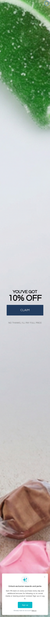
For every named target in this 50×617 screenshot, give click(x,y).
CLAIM (25, 310)
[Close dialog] (46, 3)
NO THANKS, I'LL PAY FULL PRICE (25, 322)
